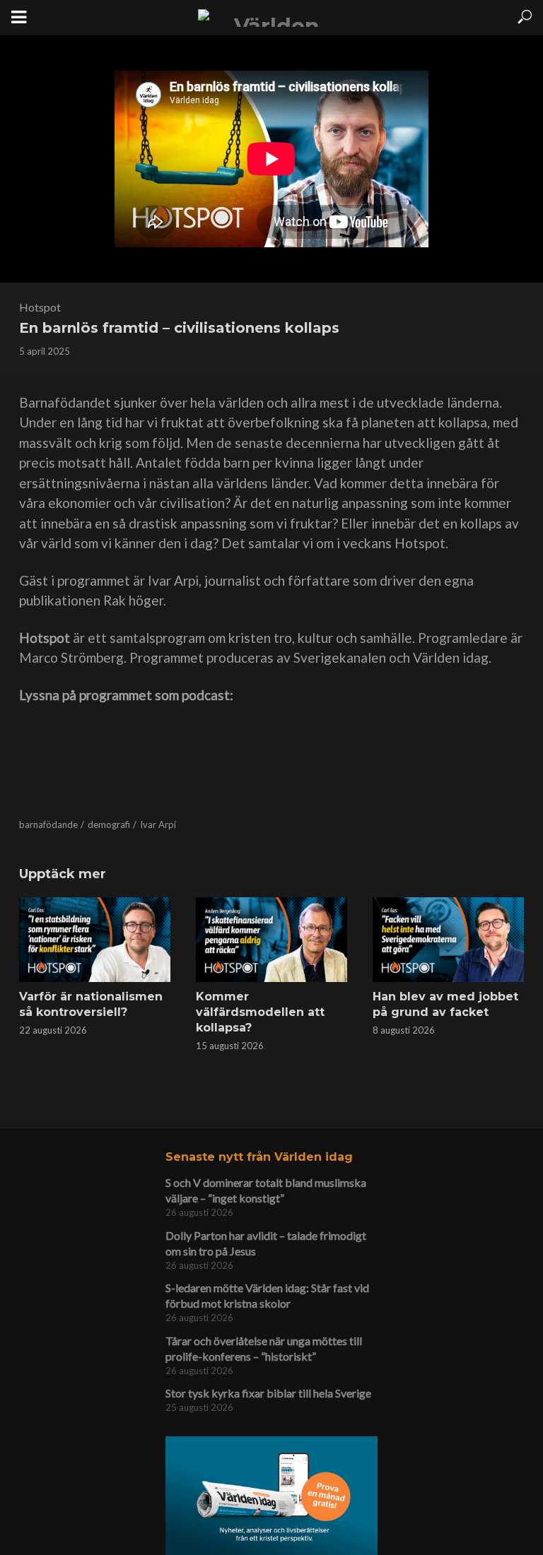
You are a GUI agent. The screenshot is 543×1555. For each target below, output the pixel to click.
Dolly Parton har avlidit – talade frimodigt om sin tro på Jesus (265, 1243)
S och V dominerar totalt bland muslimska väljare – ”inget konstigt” (265, 1190)
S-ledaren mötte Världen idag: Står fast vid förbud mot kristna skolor (267, 1295)
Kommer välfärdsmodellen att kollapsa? (260, 1012)
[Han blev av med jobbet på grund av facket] (448, 939)
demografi (109, 824)
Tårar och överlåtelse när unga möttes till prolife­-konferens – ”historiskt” (263, 1348)
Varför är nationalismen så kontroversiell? (91, 1004)
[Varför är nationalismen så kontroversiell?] (94, 939)
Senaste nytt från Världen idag (259, 1157)
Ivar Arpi (158, 824)
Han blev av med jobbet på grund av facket (445, 1004)
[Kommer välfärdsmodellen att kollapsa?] (271, 939)
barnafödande (48, 824)
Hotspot (40, 307)
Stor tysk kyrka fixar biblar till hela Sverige (268, 1393)
